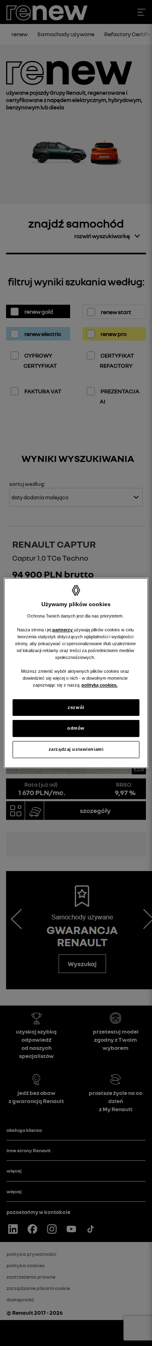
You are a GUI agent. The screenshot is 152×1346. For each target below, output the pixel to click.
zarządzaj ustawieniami (76, 749)
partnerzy (63, 629)
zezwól (76, 707)
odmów (76, 728)
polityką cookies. (99, 685)
